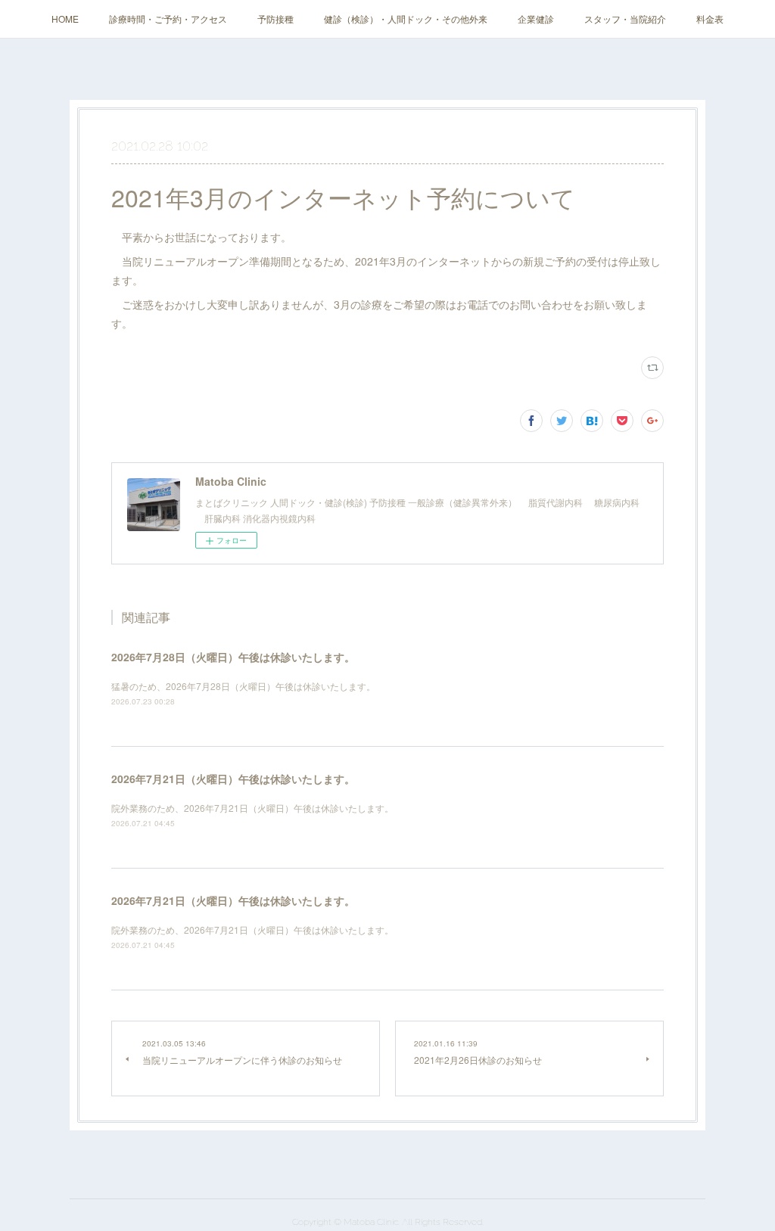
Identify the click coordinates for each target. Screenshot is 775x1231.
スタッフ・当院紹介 (625, 18)
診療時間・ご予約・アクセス (168, 18)
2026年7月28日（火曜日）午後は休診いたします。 (233, 656)
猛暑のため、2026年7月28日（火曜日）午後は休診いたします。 (243, 685)
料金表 (710, 18)
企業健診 (536, 18)
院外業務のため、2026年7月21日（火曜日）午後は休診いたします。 (252, 807)
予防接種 (275, 18)
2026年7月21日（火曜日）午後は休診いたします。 (233, 778)
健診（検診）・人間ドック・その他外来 (405, 18)
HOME (65, 18)
